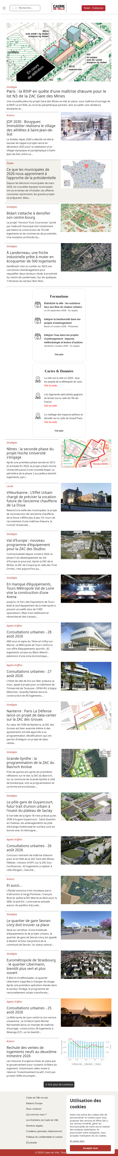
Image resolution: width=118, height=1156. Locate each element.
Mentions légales (34, 1125)
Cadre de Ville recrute (37, 1097)
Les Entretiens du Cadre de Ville (42, 1120)
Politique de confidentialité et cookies (44, 1137)
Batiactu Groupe (34, 1103)
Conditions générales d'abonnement (44, 1131)
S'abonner (93, 8)
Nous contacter (33, 1109)
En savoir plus (77, 1141)
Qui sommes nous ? (36, 1114)
